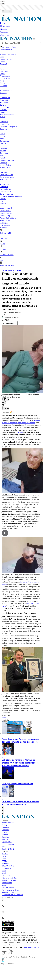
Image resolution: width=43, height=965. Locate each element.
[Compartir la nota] (3, 402)
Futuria (2, 69)
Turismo (3, 151)
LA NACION (6, 270)
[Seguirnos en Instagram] (3, 912)
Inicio (4, 23)
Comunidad (4, 107)
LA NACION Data (6, 59)
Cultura (3, 105)
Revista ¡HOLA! (5, 211)
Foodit (4, 29)
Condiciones (27, 947)
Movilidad (3, 81)
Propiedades (5, 76)
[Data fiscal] (3, 961)
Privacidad (36, 947)
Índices (2, 83)
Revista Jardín (5, 220)
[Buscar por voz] (40, 43)
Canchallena (4, 141)
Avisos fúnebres (6, 189)
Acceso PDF (4, 184)
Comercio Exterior (7, 78)
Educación (4, 102)
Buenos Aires (5, 98)
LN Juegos (4, 148)
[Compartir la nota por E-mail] (7, 408)
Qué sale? (3, 172)
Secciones (6, 26)
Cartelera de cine (6, 175)
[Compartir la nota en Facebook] (3, 408)
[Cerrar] (34, 39)
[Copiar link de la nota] (3, 405)
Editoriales (4, 122)
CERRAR (2, 1)
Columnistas (4, 124)
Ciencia (2, 112)
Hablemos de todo (7, 114)
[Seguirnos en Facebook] (3, 900)
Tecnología (4, 153)
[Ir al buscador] (4, 15)
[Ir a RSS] (3, 919)
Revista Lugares (6, 213)
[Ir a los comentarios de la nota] (7, 399)
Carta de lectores (6, 194)
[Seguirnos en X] (3, 906)
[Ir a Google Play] (8, 926)
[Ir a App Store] (8, 930)
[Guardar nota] (5, 399)
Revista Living (5, 216)
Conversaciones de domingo (11, 196)
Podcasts (3, 163)
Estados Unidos (6, 90)
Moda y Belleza (5, 165)
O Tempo (19, 432)
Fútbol (2, 134)
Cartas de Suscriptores (8, 126)
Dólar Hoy (4, 71)
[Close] (3, 807)
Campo (2, 74)
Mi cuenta (6, 35)
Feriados (3, 158)
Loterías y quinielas (7, 160)
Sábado (3, 199)
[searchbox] (20, 43)
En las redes (16, 270)
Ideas (2, 201)
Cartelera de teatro (7, 177)
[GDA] (7, 954)
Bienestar (3, 110)
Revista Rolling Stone (8, 218)
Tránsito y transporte (8, 54)
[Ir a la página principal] (21, 20)
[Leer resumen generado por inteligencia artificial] (3, 399)
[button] (21, 152)
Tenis (2, 139)
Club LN (5, 32)
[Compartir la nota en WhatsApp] (5, 402)
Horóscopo (4, 155)
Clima (2, 57)
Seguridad (4, 100)
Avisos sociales (5, 191)
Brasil (4, 718)
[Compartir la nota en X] (5, 408)
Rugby (2, 136)
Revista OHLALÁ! (6, 208)
